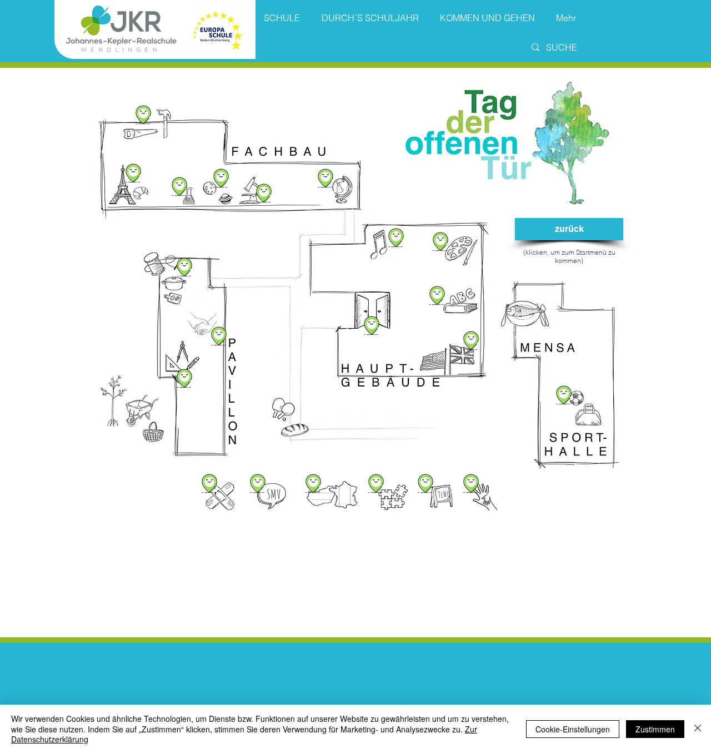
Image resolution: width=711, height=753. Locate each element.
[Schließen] (697, 729)
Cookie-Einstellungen (572, 729)
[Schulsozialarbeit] (471, 481)
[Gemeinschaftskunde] (325, 176)
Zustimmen (655, 729)
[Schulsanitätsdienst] (209, 481)
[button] (471, 338)
